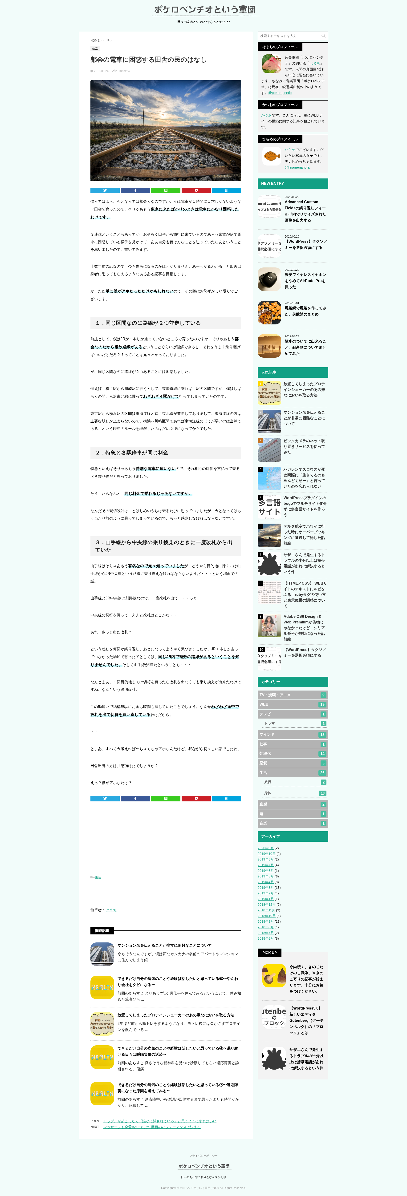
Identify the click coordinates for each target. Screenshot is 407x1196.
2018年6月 (266, 938)
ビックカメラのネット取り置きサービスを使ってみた (304, 446)
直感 (292, 804)
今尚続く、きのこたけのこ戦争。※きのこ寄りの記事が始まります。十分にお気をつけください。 (306, 979)
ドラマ (294, 723)
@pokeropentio (280, 93)
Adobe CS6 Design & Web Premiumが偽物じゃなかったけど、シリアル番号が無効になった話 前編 (306, 627)
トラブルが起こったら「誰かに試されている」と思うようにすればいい (159, 1121)
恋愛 (292, 763)
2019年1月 (266, 899)
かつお (266, 115)
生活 (98, 877)
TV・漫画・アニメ (292, 695)
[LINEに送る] (165, 190)
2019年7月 (266, 865)
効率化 (292, 754)
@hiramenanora (297, 167)
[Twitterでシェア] (105, 190)
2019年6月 (266, 871)
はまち (111, 910)
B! (226, 190)
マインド (292, 734)
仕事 (292, 744)
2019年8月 (266, 859)
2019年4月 (266, 882)
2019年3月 (266, 887)
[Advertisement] (165, 839)
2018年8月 (266, 927)
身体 (294, 793)
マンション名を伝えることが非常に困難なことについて (165, 945)
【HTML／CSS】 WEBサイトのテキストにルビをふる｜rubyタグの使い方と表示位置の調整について (305, 594)
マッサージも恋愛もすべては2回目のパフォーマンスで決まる (152, 1127)
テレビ (292, 714)
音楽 (292, 823)
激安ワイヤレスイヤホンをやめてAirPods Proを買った (305, 281)
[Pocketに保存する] (196, 190)
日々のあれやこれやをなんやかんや (203, 1177)
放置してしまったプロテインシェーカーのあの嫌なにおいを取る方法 (176, 1015)
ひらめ (290, 150)
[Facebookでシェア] (135, 190)
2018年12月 (267, 904)
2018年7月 (266, 933)
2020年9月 (266, 848)
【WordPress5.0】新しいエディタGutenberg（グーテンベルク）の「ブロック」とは (306, 1020)
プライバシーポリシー (203, 1155)
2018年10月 (267, 916)
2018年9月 (266, 921)
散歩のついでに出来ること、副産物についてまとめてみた (305, 347)
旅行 (294, 782)
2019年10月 (267, 854)
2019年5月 (266, 876)
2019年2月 (266, 893)
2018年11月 (266, 910)
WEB (292, 704)
